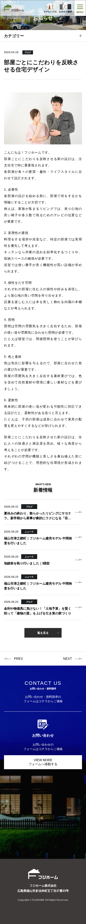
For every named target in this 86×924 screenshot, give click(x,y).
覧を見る (43, 632)
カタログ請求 (65, 11)
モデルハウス (50, 11)
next (67, 658)
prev (18, 658)
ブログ (27, 52)
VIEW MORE (43, 762)
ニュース (29, 531)
